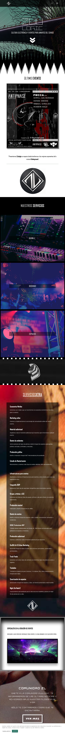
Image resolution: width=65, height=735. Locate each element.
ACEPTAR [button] (15, 731)
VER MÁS (32, 718)
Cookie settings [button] (7, 731)
